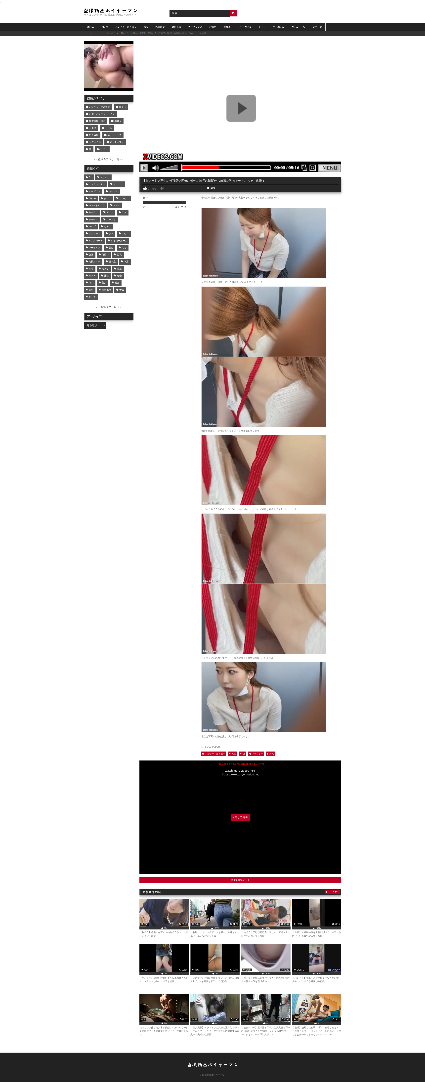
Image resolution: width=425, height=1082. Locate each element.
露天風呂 (106, 289)
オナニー (118, 184)
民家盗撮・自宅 (97, 121)
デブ (124, 212)
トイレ (262, 26)
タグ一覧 (317, 26)
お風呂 (212, 26)
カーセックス (195, 26)
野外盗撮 (176, 26)
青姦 (121, 289)
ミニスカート (96, 240)
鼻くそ (92, 296)
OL (244, 754)
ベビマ (125, 233)
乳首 (234, 754)
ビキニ (107, 226)
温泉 (119, 268)
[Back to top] (414, 1072)
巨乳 (119, 254)
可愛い (105, 254)
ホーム (90, 26)
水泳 (126, 261)
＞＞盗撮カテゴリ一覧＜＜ (109, 159)
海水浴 (105, 268)
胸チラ (104, 26)
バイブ (92, 226)
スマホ (116, 205)
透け (117, 282)
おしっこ (105, 177)
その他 (104, 149)
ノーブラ (111, 219)
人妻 (124, 247)
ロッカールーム (119, 240)
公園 (91, 254)
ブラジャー (257, 754)
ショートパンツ (97, 205)
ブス (111, 233)
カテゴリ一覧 (298, 26)
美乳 (271, 754)
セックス (93, 212)
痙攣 (119, 275)
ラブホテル (278, 26)
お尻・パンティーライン (102, 114)
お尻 (146, 26)
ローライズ (94, 247)
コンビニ (124, 198)
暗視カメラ (94, 261)
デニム (109, 212)
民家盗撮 (160, 26)
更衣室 (112, 261)
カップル (113, 191)
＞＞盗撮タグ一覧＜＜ (108, 307)
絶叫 (91, 282)
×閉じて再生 (240, 817)
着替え (226, 26)
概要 (213, 187)
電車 (91, 289)
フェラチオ (94, 233)
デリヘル (93, 219)
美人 (104, 282)
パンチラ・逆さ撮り (126, 26)
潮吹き (92, 275)
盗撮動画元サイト (241, 880)
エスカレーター (97, 184)
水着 (91, 268)
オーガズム (94, 191)
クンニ (107, 198)
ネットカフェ (245, 26)
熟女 (106, 275)
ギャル (92, 198)
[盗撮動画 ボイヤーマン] (110, 10)
